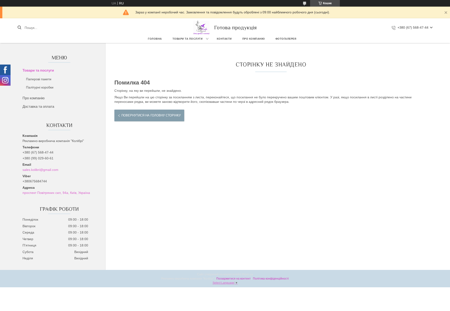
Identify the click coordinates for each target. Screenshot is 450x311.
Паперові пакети (38, 79)
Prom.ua (247, 274)
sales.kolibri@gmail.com (40, 170)
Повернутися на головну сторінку (151, 115)
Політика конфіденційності (271, 278)
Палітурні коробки (39, 87)
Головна (155, 38)
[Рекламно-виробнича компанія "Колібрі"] (201, 28)
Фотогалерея (285, 38)
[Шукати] (19, 27)
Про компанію (253, 38)
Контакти (224, 38)
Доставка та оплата (38, 106)
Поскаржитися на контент (233, 278)
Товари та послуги (187, 38)
